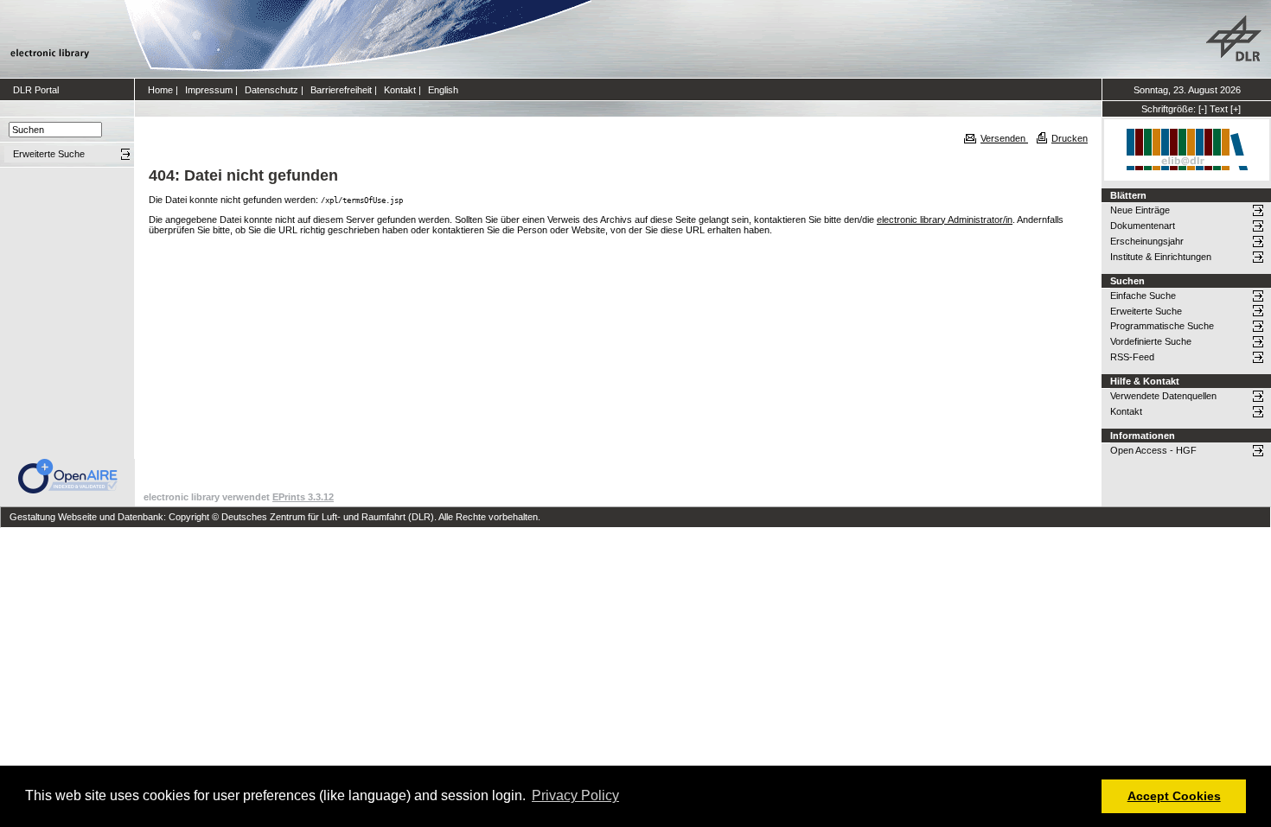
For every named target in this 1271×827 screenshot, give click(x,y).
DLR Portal (36, 90)
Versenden (1004, 138)
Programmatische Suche (1162, 326)
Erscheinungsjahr (1147, 241)
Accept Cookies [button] (1174, 796)
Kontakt (400, 90)
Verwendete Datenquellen (1163, 396)
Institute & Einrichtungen (1160, 256)
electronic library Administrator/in (944, 219)
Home (160, 90)
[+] (1235, 109)
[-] (1202, 109)
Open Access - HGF (1153, 450)
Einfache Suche (1143, 295)
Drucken (1069, 138)
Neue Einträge (1140, 210)
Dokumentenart (1142, 225)
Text (1219, 109)
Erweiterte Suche (1146, 311)
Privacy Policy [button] (575, 795)
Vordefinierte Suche (1150, 341)
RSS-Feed (1132, 357)
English (443, 90)
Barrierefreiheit (341, 90)
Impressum (209, 90)
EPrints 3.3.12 (303, 497)
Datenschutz (271, 90)
